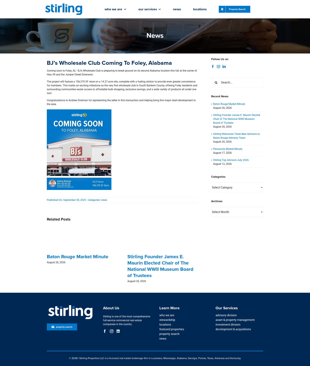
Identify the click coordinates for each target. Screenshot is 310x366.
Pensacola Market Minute (227, 148)
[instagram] (111, 331)
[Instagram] (218, 66)
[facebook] (105, 331)
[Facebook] (212, 66)
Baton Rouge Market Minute (77, 256)
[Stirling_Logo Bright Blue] (63, 3)
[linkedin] (118, 331)
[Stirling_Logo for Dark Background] (70, 305)
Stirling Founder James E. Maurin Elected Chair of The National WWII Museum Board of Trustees (160, 266)
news (104, 200)
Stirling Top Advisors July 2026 (231, 160)
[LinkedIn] (224, 66)
